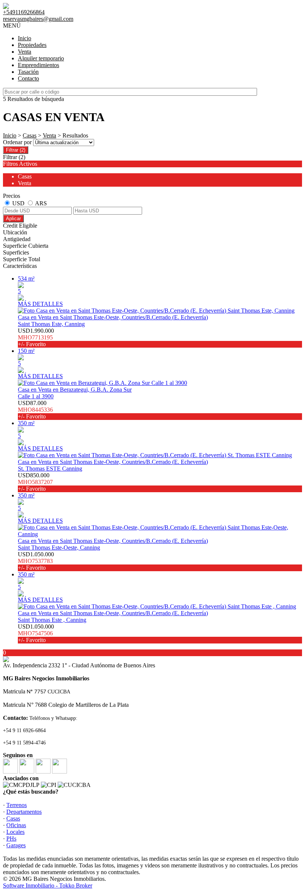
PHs (11, 838)
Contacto (28, 78)
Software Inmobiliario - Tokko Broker (47, 885)
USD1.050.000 (36, 561)
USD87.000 (35, 410)
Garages (16, 845)
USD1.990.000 (36, 337)
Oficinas (16, 825)
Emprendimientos (38, 65)
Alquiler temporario (41, 58)
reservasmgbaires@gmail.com (38, 19)
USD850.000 (35, 482)
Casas (29, 135)
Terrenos (16, 805)
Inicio (24, 38)
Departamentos (24, 812)
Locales (15, 832)
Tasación (28, 72)
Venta (24, 51)
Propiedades (32, 45)
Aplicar (13, 218)
